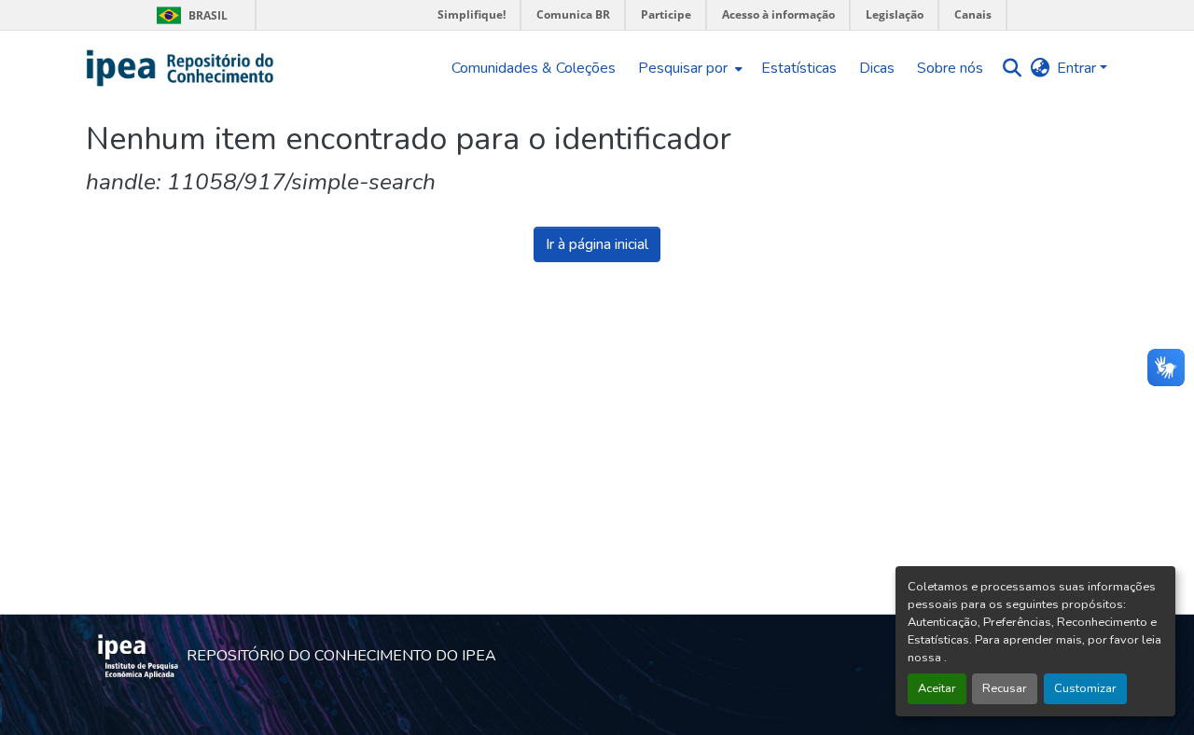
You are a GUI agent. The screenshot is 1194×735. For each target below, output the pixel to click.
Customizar (1085, 688)
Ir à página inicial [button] (597, 244)
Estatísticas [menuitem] (799, 68)
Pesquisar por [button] (683, 68)
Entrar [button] (1078, 68)
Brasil (188, 15)
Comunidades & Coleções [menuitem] (533, 68)
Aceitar (937, 688)
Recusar (1004, 688)
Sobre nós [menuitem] (950, 68)
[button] (180, 68)
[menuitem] (688, 68)
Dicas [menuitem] (877, 68)
